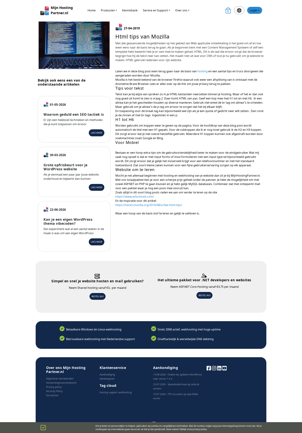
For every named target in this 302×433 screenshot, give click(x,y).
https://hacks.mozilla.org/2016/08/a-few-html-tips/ (148, 205)
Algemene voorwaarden (59, 378)
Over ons (181, 10)
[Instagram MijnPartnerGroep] (214, 367)
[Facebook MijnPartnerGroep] (209, 367)
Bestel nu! (97, 296)
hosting (202, 71)
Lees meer (96, 132)
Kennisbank (130, 10)
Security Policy (54, 391)
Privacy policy (54, 387)
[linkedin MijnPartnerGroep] (219, 367)
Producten (108, 10)
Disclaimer (52, 395)
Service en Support (155, 10)
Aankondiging (107, 374)
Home (92, 10)
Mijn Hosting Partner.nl (62, 10)
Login (253, 10)
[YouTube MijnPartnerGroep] (224, 367)
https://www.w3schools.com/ (134, 196)
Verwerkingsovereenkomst (61, 382)
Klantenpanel (107, 378)
